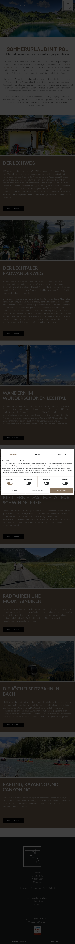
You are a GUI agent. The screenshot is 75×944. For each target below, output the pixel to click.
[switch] (28, 483)
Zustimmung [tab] (13, 454)
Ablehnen (14, 490)
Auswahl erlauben (37, 490)
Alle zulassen (61, 490)
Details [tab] (37, 454)
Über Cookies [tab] (62, 454)
